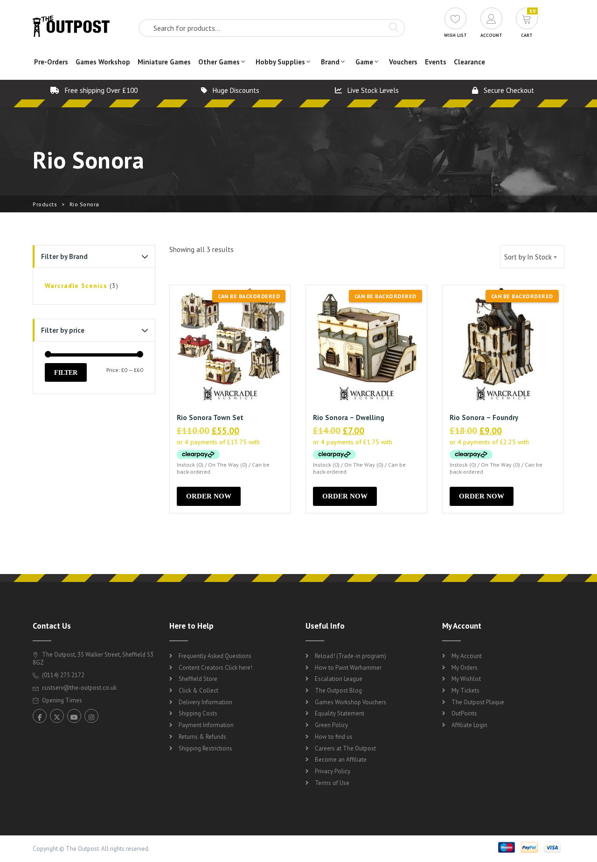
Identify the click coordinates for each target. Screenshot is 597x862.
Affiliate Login (469, 725)
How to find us (334, 737)
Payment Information (206, 725)
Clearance (469, 61)
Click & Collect (198, 690)
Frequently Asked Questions (215, 656)
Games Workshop (103, 61)
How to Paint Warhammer (348, 668)
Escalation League (338, 679)
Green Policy (331, 725)
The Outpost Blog (338, 690)
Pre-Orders (51, 61)
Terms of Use (332, 783)
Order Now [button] (208, 496)
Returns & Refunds (202, 737)
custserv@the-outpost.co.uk (79, 688)
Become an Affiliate (341, 760)
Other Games (219, 61)
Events (435, 61)
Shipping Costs (198, 713)
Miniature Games (164, 61)
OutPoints (464, 713)
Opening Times (61, 700)
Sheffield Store (198, 679)
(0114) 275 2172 (62, 675)
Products (45, 204)
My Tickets (465, 690)
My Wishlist (466, 679)
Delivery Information (205, 702)
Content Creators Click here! (215, 668)
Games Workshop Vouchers (350, 702)
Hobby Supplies (280, 61)
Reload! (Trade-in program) (350, 656)
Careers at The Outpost (345, 748)
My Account (466, 656)
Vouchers (403, 61)
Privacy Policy (332, 771)
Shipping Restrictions (205, 748)
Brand (330, 61)
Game (364, 61)
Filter (65, 372)
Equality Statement (339, 713)
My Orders (464, 668)
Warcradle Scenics (76, 285)
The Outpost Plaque (477, 702)
